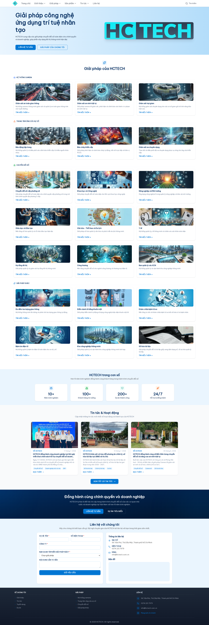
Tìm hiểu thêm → (22, 112)
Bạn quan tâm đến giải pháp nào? (54, 552)
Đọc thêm (37, 472)
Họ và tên (44, 536)
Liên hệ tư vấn (25, 47)
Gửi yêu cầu (70, 572)
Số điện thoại (77, 536)
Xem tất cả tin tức (103, 481)
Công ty (43, 544)
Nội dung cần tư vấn (48, 560)
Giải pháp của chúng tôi (52, 47)
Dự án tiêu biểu (115, 511)
